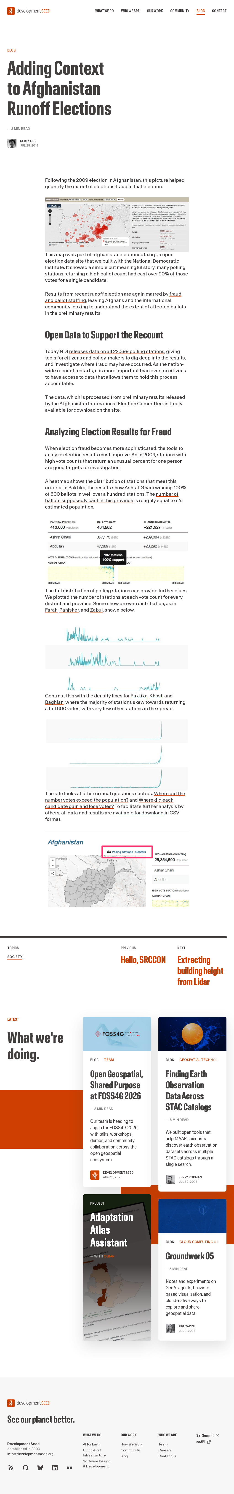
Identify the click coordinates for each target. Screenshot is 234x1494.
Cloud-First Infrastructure (94, 1453)
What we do (104, 11)
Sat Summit (205, 1435)
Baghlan (54, 702)
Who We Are (167, 1435)
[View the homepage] (28, 11)
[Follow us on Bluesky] (40, 1467)
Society (14, 957)
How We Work (131, 1444)
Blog (201, 11)
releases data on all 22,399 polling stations (116, 351)
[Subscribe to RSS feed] (11, 1467)
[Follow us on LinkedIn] (54, 1467)
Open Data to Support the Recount (104, 335)
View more (117, 1267)
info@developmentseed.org (30, 1454)
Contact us (167, 1456)
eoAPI (200, 1442)
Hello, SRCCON (143, 960)
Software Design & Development (96, 1464)
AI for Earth (92, 1444)
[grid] (155, 1182)
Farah (51, 610)
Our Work (129, 1435)
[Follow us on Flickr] (69, 1467)
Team (163, 1444)
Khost (155, 696)
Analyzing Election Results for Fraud (108, 432)
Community (179, 11)
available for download (138, 813)
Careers (165, 1450)
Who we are (130, 11)
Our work (155, 11)
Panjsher (69, 610)
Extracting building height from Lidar (200, 971)
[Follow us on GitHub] (25, 1467)
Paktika (139, 696)
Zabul (96, 610)
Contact (219, 11)
